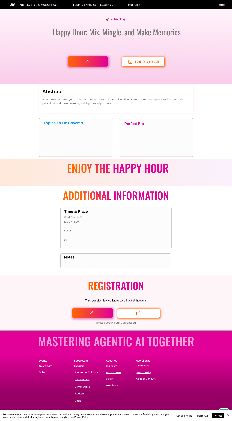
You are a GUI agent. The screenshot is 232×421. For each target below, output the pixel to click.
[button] (46, 4)
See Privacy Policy (79, 417)
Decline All (202, 415)
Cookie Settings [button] (184, 415)
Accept (218, 415)
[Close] (228, 415)
